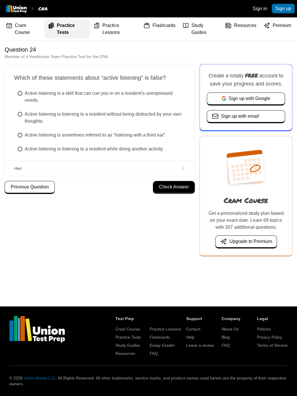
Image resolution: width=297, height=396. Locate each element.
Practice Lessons (111, 29)
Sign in (260, 8)
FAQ (154, 353)
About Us (230, 329)
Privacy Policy (269, 337)
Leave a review (200, 345)
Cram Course (22, 29)
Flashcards (164, 25)
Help (190, 337)
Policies (264, 329)
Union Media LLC (40, 378)
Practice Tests (66, 29)
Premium (282, 25)
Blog (226, 337)
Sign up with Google (249, 98)
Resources (245, 25)
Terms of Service (272, 345)
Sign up (283, 8)
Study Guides (198, 29)
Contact (193, 329)
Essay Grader (162, 345)
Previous (30, 186)
